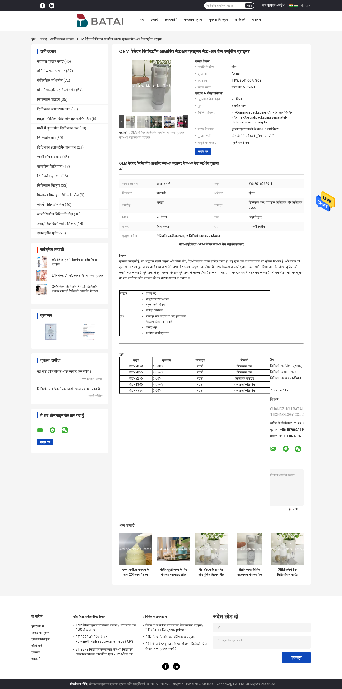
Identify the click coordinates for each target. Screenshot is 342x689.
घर (142, 19)
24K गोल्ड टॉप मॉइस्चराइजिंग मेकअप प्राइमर (77, 275)
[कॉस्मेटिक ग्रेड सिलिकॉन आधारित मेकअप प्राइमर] (42, 262)
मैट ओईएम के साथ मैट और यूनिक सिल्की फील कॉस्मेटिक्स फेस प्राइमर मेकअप (211, 572)
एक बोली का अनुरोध (273, 5)
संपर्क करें (240, 19)
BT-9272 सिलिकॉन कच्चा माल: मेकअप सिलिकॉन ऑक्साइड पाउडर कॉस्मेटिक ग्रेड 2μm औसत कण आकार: (104, 652)
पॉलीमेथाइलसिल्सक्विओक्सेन (56, 90)
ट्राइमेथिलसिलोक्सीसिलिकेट (56, 223)
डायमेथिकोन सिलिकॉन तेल (55, 214)
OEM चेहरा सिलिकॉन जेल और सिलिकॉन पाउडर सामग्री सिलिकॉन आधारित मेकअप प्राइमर (75, 291)
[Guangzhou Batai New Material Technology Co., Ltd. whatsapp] (55, 430)
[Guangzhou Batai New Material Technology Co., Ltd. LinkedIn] (51, 6)
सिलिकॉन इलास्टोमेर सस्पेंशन (56, 147)
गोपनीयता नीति (78, 684)
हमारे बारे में (171, 19)
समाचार (256, 19)
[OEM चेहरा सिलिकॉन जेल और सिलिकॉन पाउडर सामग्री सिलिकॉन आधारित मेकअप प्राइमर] (42, 289)
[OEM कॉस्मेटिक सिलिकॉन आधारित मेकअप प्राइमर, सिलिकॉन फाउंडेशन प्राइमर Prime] (287, 549)
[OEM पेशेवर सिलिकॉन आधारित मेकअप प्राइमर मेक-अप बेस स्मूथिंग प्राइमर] (151, 87)
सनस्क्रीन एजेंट (47, 233)
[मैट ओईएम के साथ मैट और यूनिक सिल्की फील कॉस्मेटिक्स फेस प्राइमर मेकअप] (211, 549)
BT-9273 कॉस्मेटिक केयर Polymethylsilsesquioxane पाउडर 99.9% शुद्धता (105, 640)
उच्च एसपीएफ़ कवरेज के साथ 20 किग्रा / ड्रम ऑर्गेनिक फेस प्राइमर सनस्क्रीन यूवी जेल (135, 572)
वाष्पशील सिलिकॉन (49, 166)
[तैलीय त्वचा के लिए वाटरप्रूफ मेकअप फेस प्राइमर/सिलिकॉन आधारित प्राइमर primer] (249, 549)
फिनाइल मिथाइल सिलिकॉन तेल (58, 195)
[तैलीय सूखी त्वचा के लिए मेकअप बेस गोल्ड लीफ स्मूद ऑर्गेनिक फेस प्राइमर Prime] (173, 549)
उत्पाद (43, 39)
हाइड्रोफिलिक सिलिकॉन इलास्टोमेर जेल (64, 118)
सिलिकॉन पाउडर (48, 99)
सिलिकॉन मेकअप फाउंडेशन (285, 378)
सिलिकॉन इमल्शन (48, 176)
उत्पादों (154, 19)
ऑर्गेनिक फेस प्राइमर (62, 39)
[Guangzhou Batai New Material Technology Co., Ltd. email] (43, 430)
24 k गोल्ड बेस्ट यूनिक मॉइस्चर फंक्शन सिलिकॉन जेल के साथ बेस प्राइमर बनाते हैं (176, 646)
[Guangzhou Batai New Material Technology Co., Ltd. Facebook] (42, 6)
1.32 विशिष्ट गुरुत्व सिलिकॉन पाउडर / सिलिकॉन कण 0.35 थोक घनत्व (106, 627)
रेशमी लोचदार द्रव (49, 157)
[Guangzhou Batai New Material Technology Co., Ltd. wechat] (68, 430)
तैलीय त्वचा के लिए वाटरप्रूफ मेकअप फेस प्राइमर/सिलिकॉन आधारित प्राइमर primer (249, 572)
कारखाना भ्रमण (193, 19)
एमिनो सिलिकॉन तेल (50, 204)
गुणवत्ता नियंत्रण (218, 19)
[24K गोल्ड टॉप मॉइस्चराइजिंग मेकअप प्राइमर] (42, 275)
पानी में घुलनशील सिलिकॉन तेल (58, 128)
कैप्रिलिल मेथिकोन (50, 80)
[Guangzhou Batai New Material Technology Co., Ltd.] (100, 21)
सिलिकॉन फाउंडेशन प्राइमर (285, 366)
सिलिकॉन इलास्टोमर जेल (53, 109)
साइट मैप (36, 659)
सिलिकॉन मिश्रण (48, 185)
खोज (249, 5)
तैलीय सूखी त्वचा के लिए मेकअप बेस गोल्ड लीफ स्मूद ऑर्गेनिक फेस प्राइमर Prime (173, 572)
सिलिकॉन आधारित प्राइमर (285, 372)
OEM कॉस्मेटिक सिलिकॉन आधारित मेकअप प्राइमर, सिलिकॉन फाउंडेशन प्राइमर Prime (287, 572)
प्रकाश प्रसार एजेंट (50, 61)
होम (33, 39)
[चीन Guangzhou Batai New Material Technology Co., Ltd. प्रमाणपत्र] (50, 331)
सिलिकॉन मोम (46, 138)
